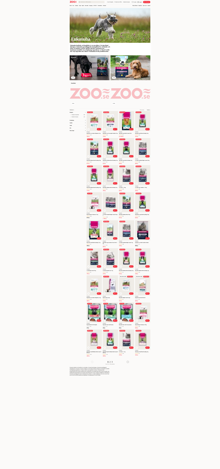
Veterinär (104, 5)
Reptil (83, 5)
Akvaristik (86, 5)
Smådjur (76, 5)
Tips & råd (145, 5)
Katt (73, 5)
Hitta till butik (135, 5)
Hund (71, 5)
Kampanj (91, 5)
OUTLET (95, 5)
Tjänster (148, 5)
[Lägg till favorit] (88, 129)
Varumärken (100, 5)
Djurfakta (140, 5)
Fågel (80, 5)
